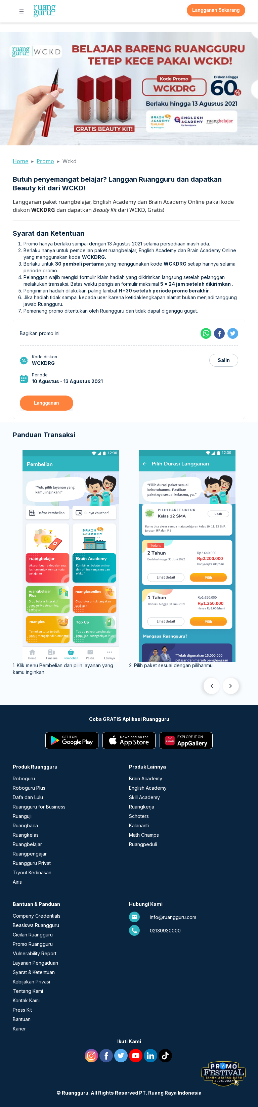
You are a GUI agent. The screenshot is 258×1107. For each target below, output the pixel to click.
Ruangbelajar (27, 844)
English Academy (148, 788)
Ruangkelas (26, 835)
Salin (224, 360)
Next (231, 686)
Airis (17, 882)
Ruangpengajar (30, 854)
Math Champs (144, 835)
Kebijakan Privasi (31, 981)
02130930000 (165, 930)
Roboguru (24, 778)
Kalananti (139, 825)
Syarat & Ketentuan (34, 972)
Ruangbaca (25, 825)
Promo (45, 161)
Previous (210, 686)
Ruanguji (22, 816)
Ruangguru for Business (39, 807)
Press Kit (22, 1010)
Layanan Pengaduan (35, 963)
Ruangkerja (141, 807)
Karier (19, 1028)
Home (20, 161)
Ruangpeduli (143, 844)
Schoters (139, 816)
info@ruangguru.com (173, 917)
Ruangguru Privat (32, 863)
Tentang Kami (28, 991)
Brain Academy (145, 778)
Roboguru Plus (29, 788)
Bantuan (22, 1019)
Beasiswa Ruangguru (36, 925)
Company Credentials (36, 916)
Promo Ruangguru (33, 944)
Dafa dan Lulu (28, 797)
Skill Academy (144, 797)
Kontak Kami (26, 1000)
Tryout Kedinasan (32, 872)
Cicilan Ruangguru (33, 934)
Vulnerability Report (34, 953)
